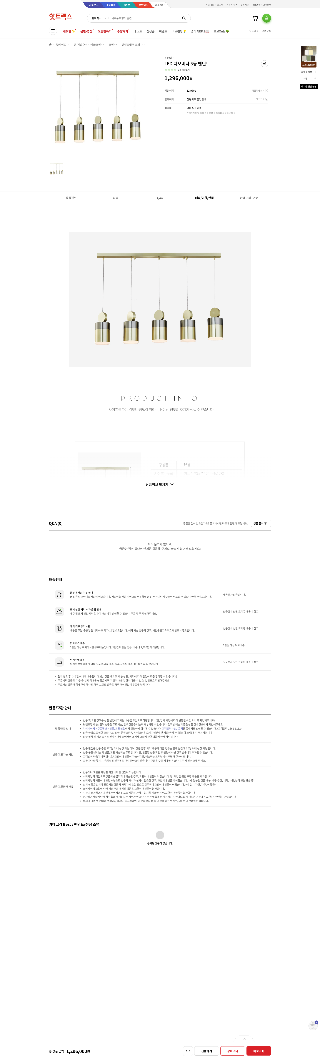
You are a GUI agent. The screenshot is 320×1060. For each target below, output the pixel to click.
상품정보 (71, 197)
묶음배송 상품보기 (224, 113)
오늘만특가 (105, 31)
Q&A (160, 197)
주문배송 (245, 4)
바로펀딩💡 (179, 31)
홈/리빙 (78, 44)
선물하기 (206, 1051)
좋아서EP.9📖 (200, 31)
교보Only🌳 (221, 31)
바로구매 (258, 1051)
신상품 (150, 31)
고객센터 (267, 4)
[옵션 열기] (244, 1039)
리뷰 (115, 197)
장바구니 (232, 1051)
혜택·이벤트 (306, 72)
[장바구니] (255, 18)
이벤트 (163, 31)
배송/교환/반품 (204, 197)
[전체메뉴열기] (53, 31)
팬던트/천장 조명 (131, 44)
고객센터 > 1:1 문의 (172, 728)
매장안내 (256, 4)
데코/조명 (95, 44)
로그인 (220, 4)
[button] (264, 63)
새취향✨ (69, 31)
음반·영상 (86, 31)
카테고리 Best (249, 197)
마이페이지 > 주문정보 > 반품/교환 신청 (104, 728)
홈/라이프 (61, 44)
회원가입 (210, 4)
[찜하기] (188, 1051)
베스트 (138, 31)
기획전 (304, 78)
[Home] (50, 44)
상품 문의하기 (261, 523)
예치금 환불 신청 (308, 86)
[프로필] (266, 18)
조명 (111, 44)
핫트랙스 (96, 18)
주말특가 (122, 31)
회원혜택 (230, 4)
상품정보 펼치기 (157, 484)
